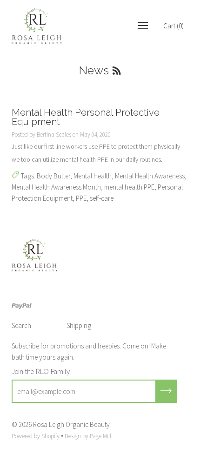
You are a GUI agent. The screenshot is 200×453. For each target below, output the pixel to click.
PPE (81, 198)
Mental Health (92, 175)
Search (21, 325)
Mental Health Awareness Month (56, 187)
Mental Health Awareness (150, 175)
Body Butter (53, 175)
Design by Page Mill (88, 436)
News (94, 70)
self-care (101, 198)
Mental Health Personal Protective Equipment (86, 117)
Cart (173, 25)
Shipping (79, 325)
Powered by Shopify (36, 436)
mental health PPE (129, 187)
